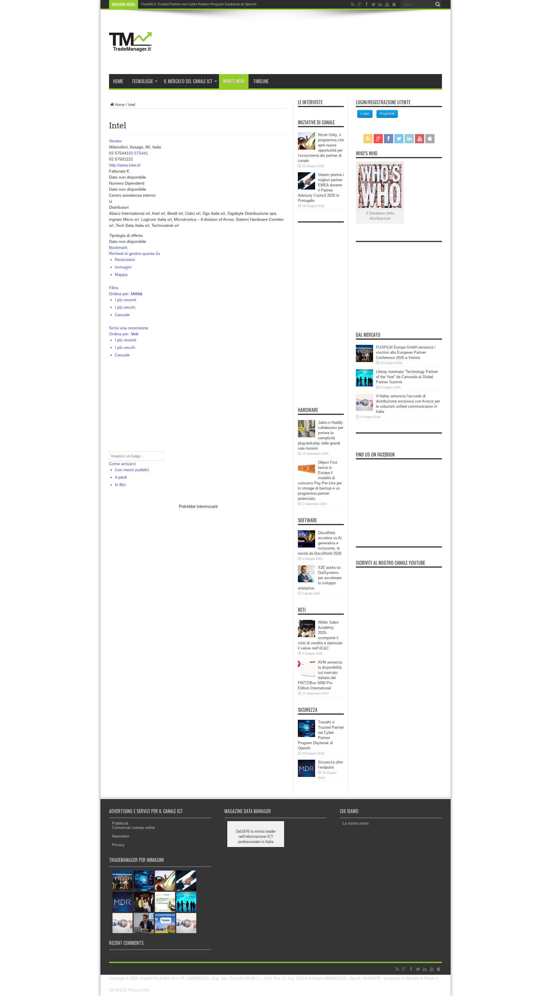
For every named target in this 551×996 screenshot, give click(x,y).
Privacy (118, 845)
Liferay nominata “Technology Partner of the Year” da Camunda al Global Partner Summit (407, 377)
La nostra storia (355, 823)
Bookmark (118, 247)
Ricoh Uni (148, 4)
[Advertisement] (176, 553)
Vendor (115, 141)
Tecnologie (142, 81)
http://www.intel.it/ (125, 165)
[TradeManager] (130, 60)
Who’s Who (234, 81)
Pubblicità (120, 823)
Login (364, 114)
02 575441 (138, 153)
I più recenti (125, 299)
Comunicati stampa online (133, 827)
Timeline (261, 81)
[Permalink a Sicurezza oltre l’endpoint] (306, 775)
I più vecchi (125, 307)
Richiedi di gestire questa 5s (134, 253)
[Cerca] (437, 4)
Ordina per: (125, 293)
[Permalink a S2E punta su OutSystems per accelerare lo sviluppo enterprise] (306, 581)
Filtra (113, 287)
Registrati (387, 114)
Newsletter (120, 836)
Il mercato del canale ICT (188, 81)
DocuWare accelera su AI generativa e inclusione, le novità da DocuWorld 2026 (320, 543)
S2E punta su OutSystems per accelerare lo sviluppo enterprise (320, 577)
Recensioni (125, 259)
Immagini (123, 267)
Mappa (121, 274)
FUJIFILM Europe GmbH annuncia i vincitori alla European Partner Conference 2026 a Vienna (405, 352)
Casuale (122, 314)
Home (118, 81)
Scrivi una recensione (128, 328)
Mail (145, 990)
